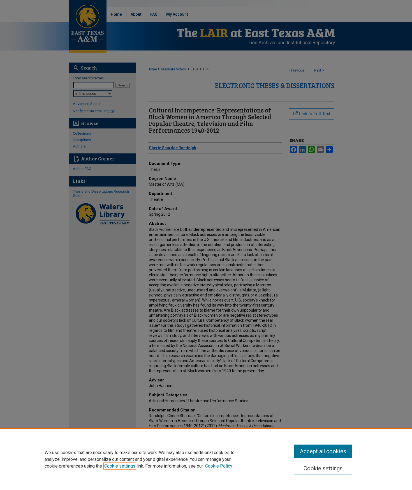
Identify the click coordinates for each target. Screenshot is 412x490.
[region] (206, 459)
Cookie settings (119, 466)
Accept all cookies (323, 451)
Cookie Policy (218, 466)
